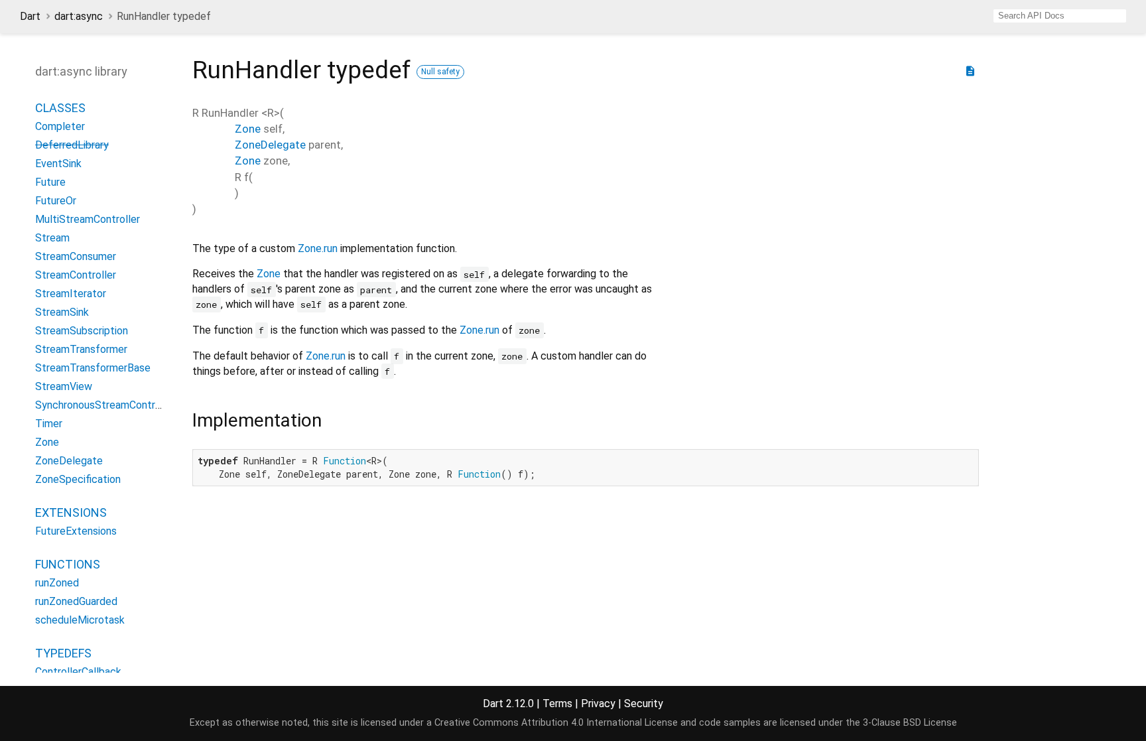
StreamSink (62, 312)
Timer (48, 423)
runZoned (57, 582)
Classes (60, 108)
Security (643, 703)
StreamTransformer (81, 349)
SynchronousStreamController (105, 405)
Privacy (598, 703)
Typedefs (63, 653)
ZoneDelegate (69, 460)
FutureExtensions (76, 531)
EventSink (58, 163)
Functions (67, 564)
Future (50, 182)
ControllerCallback (78, 671)
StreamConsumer (75, 256)
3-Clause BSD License (910, 722)
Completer (60, 126)
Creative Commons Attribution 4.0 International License (556, 722)
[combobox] (1059, 16)
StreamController (75, 275)
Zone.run (318, 248)
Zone (47, 442)
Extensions (71, 512)
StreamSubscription (81, 330)
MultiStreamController (87, 219)
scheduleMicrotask (80, 620)
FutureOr (55, 200)
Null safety (440, 71)
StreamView (63, 386)
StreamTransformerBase (93, 368)
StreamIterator (70, 293)
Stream (52, 238)
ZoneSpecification (78, 479)
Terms (557, 703)
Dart (30, 16)
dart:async (78, 16)
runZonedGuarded (76, 601)
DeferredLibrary (72, 145)
